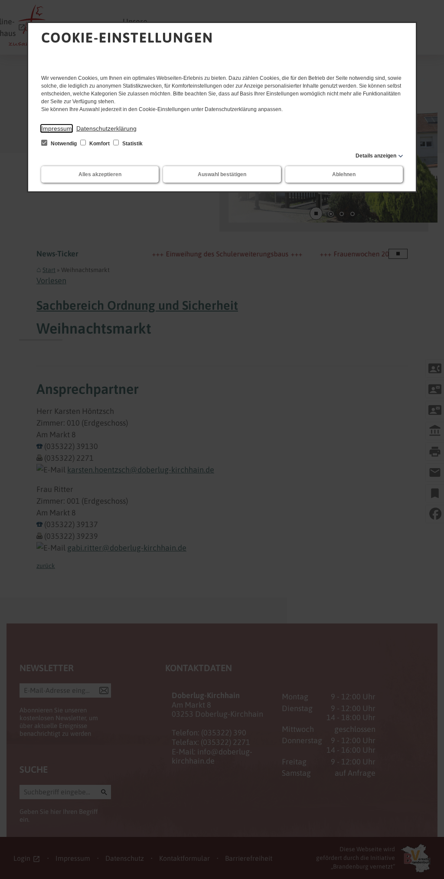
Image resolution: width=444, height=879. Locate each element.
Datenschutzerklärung (106, 128)
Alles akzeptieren (99, 174)
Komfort (99, 144)
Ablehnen (344, 174)
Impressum (56, 128)
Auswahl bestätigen (222, 174)
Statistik (132, 144)
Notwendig (63, 144)
